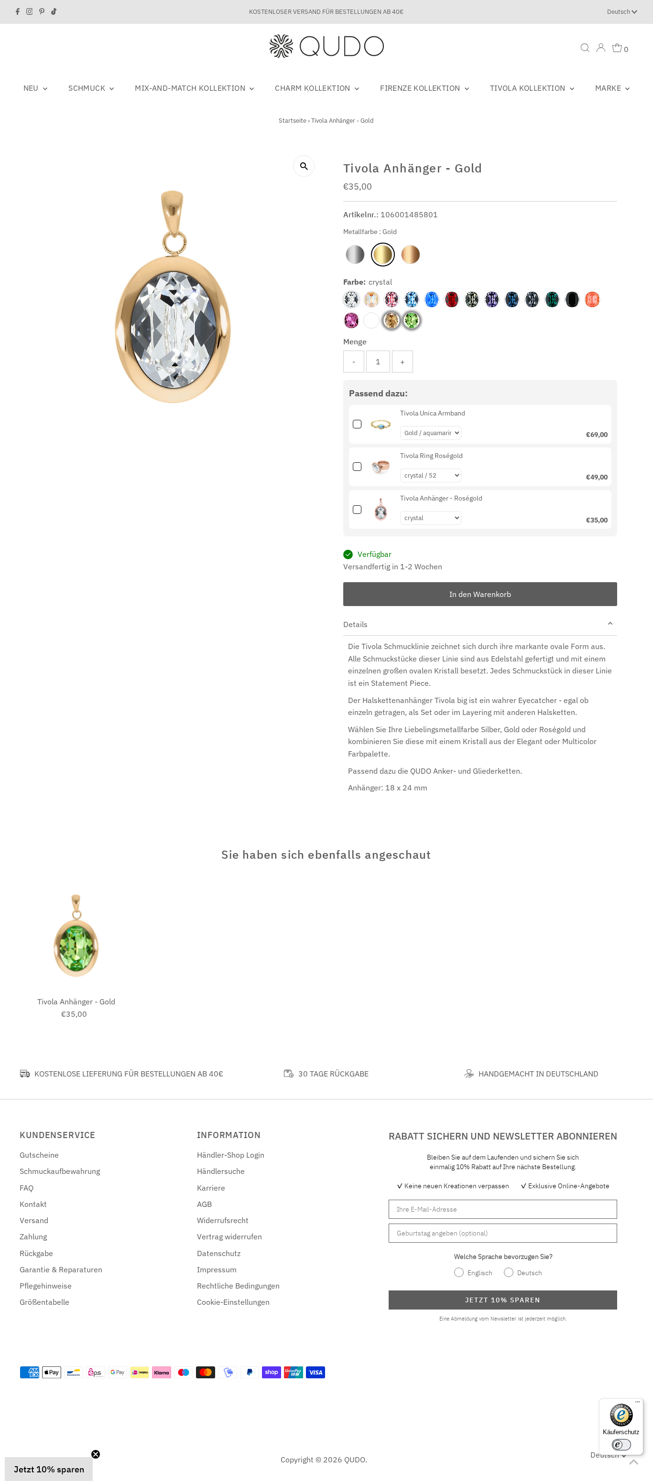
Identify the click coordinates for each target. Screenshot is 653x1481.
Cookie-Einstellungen (233, 1302)
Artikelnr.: (361, 214)
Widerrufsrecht (223, 1220)
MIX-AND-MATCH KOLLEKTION (191, 88)
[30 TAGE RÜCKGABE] (289, 1073)
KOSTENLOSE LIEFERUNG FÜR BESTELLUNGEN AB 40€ (128, 1073)
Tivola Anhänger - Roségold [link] (441, 498)
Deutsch (619, 12)
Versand (34, 1220)
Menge (355, 341)
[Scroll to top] (633, 1461)
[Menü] (637, 1404)
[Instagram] (29, 11)
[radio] (355, 254)
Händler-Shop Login (230, 1155)
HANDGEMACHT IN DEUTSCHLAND (539, 1073)
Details (355, 624)
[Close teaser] (95, 1454)
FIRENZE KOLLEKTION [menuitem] (421, 88)
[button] (49, 1469)
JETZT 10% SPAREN (503, 1300)
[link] (380, 424)
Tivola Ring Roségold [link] (431, 455)
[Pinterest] (42, 11)
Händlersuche (221, 1171)
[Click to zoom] (304, 166)
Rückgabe (36, 1253)
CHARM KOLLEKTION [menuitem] (313, 88)
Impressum (217, 1269)
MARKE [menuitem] (609, 88)
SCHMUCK (87, 88)
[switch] (621, 1444)
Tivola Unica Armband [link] (432, 413)
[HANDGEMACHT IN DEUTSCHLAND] (469, 1073)
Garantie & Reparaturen (61, 1269)
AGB (204, 1204)
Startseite (292, 121)
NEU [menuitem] (32, 88)
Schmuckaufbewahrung (60, 1171)
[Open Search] (585, 47)
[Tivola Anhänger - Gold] (76, 935)
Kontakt (33, 1204)
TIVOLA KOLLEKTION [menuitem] (528, 88)
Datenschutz (218, 1253)
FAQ (26, 1188)
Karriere (211, 1188)
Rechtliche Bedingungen (238, 1285)
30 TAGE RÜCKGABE (333, 1073)
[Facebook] (17, 11)
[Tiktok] (54, 11)
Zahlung (33, 1236)
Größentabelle (44, 1302)
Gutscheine (39, 1155)
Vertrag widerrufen (229, 1236)
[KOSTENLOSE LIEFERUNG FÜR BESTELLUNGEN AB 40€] (25, 1073)
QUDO (354, 1459)
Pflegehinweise (46, 1285)
